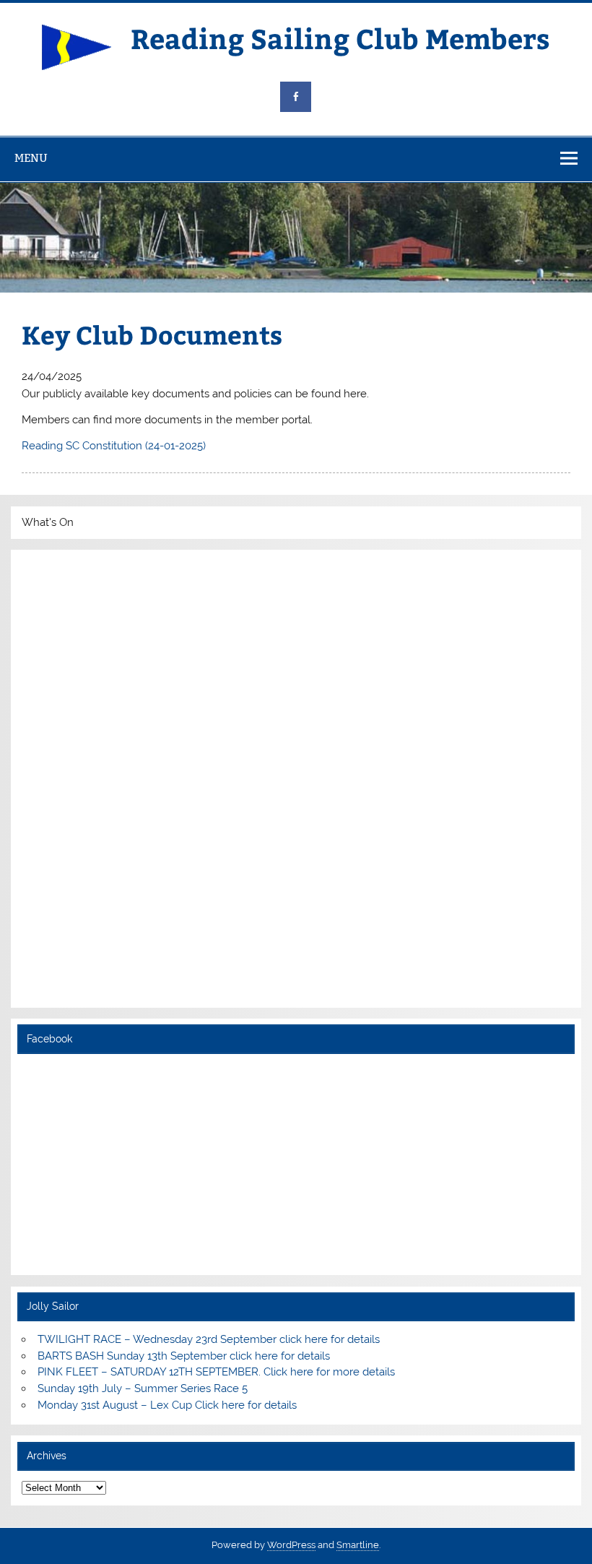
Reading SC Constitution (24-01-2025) (114, 445)
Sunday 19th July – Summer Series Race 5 (143, 1388)
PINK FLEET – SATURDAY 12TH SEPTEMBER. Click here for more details (216, 1371)
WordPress (291, 1544)
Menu (31, 158)
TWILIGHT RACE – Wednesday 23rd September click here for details (209, 1339)
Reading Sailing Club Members (340, 38)
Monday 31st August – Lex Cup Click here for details (167, 1405)
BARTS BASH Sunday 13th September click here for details (184, 1355)
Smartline (357, 1544)
